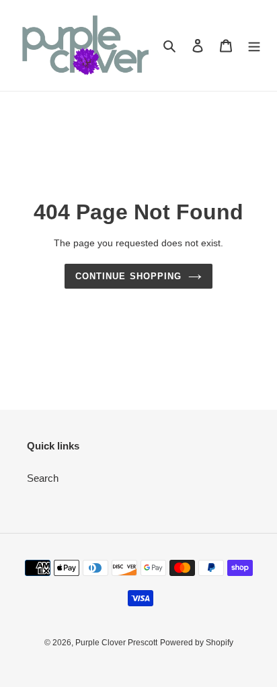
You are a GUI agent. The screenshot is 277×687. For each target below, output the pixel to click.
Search (42, 478)
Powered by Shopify (196, 642)
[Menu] (254, 45)
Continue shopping (128, 276)
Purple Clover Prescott (116, 642)
